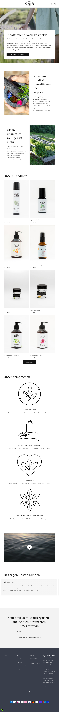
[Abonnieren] (41, 632)
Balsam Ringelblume (35, 310)
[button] (3, 3)
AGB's (18, 669)
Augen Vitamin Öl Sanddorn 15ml (38, 220)
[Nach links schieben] (26, 598)
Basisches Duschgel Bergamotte (12, 355)
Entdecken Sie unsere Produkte (17, 54)
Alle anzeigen (29, 362)
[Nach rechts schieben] (33, 598)
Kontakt (19, 658)
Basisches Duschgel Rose (36, 355)
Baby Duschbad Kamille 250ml (11, 265)
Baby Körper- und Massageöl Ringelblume (40, 265)
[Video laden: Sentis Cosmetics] (29, 547)
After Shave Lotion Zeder (10, 220)
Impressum (19, 662)
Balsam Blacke (7, 310)
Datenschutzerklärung (34, 637)
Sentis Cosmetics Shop (27, 705)
